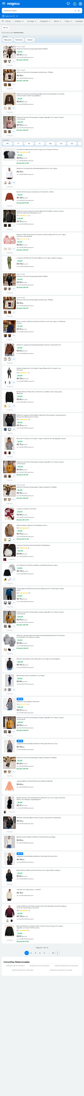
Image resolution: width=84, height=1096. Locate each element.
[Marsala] (5, 452)
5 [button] (44, 953)
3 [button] (35, 953)
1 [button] (26, 953)
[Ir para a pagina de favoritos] (68, 4)
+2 (14, 108)
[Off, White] (9, 61)
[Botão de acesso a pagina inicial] (35, 4)
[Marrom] (9, 84)
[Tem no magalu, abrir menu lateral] (4, 3)
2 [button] (31, 953)
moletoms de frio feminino (15, 966)
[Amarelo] (5, 131)
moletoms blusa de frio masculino (66, 966)
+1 (13, 61)
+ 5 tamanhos (9, 433)
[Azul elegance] (5, 225)
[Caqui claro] (9, 108)
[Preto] (9, 452)
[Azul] (5, 335)
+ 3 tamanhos (9, 65)
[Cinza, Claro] (9, 182)
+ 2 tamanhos (11, 559)
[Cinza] (9, 131)
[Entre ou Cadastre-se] (80, 4)
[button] (75, 10)
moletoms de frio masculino (39, 966)
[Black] (9, 225)
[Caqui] (5, 61)
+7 (14, 335)
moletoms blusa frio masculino (22, 970)
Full (6, 28)
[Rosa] (4, 559)
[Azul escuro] (5, 382)
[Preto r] (9, 649)
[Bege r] (5, 649)
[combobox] (42, 10)
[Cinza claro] (9, 689)
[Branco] (5, 108)
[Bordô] (9, 335)
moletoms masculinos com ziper (61, 970)
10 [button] (53, 953)
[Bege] (5, 182)
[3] (9, 579)
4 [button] (39, 953)
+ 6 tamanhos (9, 386)
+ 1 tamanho (9, 206)
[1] (5, 579)
